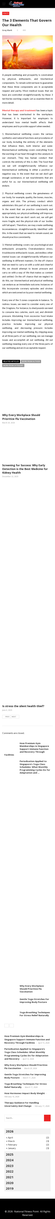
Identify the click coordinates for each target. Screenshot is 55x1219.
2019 (9, 1188)
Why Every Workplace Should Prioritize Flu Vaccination (21, 416)
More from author (31, 361)
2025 (9, 1154)
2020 (9, 1183)
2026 (9, 1131)
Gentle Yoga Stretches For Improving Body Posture (34, 1000)
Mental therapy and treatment (19, 110)
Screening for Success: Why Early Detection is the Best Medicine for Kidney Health (25, 468)
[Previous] (6, 1025)
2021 (9, 1177)
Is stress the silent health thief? (23, 706)
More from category (13, 365)
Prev (7, 716)
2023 (9, 1165)
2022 (9, 1171)
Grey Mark (7, 30)
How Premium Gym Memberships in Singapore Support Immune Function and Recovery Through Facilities (26, 749)
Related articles (11, 361)
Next (14, 716)
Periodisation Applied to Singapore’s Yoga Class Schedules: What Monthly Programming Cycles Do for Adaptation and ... (35, 767)
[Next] (11, 1025)
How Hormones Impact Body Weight (24, 1093)
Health (6, 13)
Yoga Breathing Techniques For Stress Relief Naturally (35, 1014)
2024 (9, 1160)
